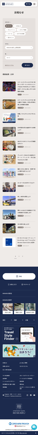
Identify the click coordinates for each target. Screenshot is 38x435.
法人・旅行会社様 (7, 369)
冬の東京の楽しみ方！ (23, 224)
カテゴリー (8, 22)
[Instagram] (27, 395)
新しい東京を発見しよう (24, 196)
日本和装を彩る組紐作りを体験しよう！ (26, 129)
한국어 (19, 394)
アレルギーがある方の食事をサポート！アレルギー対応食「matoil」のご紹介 (26, 157)
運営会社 (22, 384)
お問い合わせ (6, 366)
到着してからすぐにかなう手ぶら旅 (26, 115)
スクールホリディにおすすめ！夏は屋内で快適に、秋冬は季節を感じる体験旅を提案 (26, 102)
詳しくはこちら (23, 433)
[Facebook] (31, 395)
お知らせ (5, 363)
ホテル (7, 44)
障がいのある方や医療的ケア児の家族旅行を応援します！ (26, 211)
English (7, 394)
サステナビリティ (24, 366)
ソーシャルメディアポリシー (9, 381)
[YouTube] (34, 395)
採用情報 (5, 387)
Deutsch (7, 396)
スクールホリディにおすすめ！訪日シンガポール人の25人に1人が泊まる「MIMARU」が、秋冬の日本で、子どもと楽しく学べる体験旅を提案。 (26, 86)
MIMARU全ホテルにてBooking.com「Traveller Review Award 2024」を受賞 (26, 240)
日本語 (15, 394)
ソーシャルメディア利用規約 (26, 378)
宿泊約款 (22, 381)
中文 (11, 394)
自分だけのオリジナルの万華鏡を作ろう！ (26, 142)
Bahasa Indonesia (16, 396)
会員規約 (5, 378)
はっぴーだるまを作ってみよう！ (26, 183)
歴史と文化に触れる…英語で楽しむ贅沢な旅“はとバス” (26, 170)
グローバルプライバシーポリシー (27, 375)
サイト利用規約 (6, 375)
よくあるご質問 (23, 363)
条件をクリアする (9, 65)
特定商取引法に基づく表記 (9, 384)
